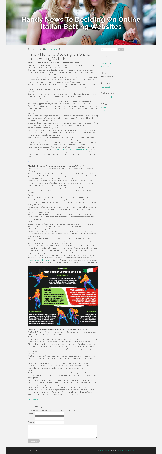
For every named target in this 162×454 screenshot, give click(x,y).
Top (29, 450)
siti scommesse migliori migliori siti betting (72, 149)
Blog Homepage (106, 63)
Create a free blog (107, 60)
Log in (103, 110)
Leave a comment (51, 49)
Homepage (105, 66)
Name (30, 414)
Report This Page (33, 399)
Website (31, 422)
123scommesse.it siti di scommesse (40, 260)
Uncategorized (106, 97)
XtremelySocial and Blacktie (125, 450)
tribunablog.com (104, 450)
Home (63, 49)
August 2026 (105, 87)
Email (30, 418)
